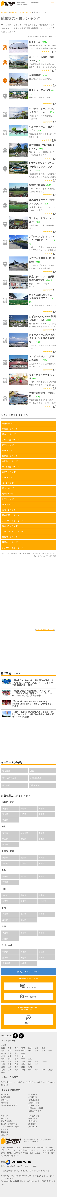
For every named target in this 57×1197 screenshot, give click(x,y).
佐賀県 (23, 952)
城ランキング (8, 450)
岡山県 (23, 914)
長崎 (23, 1070)
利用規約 (24, 1171)
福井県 (41, 863)
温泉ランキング (9, 434)
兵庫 (16, 1062)
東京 (9, 1051)
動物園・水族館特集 (9, 1124)
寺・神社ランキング (10, 467)
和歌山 (44, 1062)
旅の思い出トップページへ (28, 972)
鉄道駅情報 (33, 1097)
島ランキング (8, 494)
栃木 (43, 1051)
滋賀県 (5, 901)
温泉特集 (4, 1135)
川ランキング (8, 499)
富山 (9, 1056)
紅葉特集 (4, 1129)
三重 (30, 1059)
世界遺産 (6, 771)
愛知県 (5, 876)
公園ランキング (9, 510)
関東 (3, 1051)
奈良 (30, 1062)
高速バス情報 (33, 1105)
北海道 (5, 809)
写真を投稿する (31, 997)
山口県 (23, 920)
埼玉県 (5, 839)
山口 (36, 1064)
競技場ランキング (9, 537)
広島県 (5, 914)
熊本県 (5, 958)
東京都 (5, 833)
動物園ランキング (9, 423)
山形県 (41, 814)
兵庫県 (41, 895)
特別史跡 (6, 785)
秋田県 (23, 814)
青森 (9, 1048)
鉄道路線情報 (33, 1100)
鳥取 (23, 1064)
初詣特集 (4, 1132)
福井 (23, 1056)
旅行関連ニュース (8, 1082)
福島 (43, 1048)
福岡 (9, 1070)
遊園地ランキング (9, 526)
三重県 (5, 882)
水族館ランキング (9, 429)
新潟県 (5, 858)
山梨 (9, 1053)
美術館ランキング (9, 461)
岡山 (9, 1064)
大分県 (23, 958)
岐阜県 (41, 876)
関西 (3, 1062)
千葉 (23, 1051)
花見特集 (4, 1118)
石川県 (23, 863)
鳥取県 (41, 914)
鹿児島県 (6, 963)
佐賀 (16, 1070)
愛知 (9, 1059)
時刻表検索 (5, 1097)
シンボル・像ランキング (12, 548)
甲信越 (3, 1053)
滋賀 (36, 1062)
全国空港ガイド (34, 1111)
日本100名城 (35, 778)
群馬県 (5, 844)
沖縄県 (23, 963)
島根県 (5, 920)
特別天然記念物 (9, 778)
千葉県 (41, 833)
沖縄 (3, 1072)
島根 (30, 1064)
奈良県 (23, 901)
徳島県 (5, 933)
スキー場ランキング (10, 440)
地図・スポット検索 (9, 1105)
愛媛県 (41, 933)
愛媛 (23, 1067)
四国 (3, 1067)
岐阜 (23, 1059)
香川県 (23, 933)
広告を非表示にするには (45, 630)
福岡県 (5, 952)
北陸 (3, 1056)
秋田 (30, 1048)
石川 (16, 1056)
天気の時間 (33, 1121)
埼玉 (30, 1051)
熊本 (30, 1070)
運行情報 (4, 1103)
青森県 (23, 809)
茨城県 (23, 839)
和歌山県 (42, 901)
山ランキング (8, 477)
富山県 (5, 863)
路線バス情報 (33, 1103)
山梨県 (23, 858)
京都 (23, 1062)
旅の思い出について (11, 1171)
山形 (36, 1048)
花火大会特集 (6, 1121)
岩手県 (41, 809)
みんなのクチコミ (39, 1082)
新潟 (23, 1053)
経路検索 (4, 1100)
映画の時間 (33, 1118)
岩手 (16, 1048)
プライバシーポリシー (39, 1171)
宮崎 (43, 1070)
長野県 (41, 858)
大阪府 (23, 895)
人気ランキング (23, 1082)
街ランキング (8, 445)
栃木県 (41, 839)
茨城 (36, 1051)
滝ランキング (8, 504)
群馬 (50, 1051)
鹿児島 (51, 1070)
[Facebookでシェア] (15, 1036)
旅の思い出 (4, 12)
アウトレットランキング (12, 531)
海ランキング (8, 483)
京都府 (5, 895)
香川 (16, 1067)
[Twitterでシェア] (21, 1036)
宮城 (23, 1048)
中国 (3, 1064)
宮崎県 (41, 958)
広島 (16, 1064)
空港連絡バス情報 (35, 1108)
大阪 (9, 1062)
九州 (3, 1070)
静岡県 (23, 876)
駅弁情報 (32, 1124)
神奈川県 (24, 833)
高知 (30, 1067)
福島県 (5, 820)
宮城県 (5, 814)
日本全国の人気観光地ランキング (20, 12)
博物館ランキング (9, 456)
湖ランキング (8, 488)
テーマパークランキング (12, 521)
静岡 (16, 1059)
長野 (16, 1053)
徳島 (9, 1067)
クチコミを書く (31, 987)
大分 (36, 1070)
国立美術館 (35, 785)
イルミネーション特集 (10, 1127)
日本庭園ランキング (10, 515)
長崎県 (41, 952)
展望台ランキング (9, 542)
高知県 (5, 939)
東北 (3, 1048)
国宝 (32, 771)
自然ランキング (9, 472)
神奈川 (17, 1051)
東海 (3, 1059)
